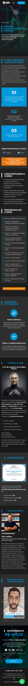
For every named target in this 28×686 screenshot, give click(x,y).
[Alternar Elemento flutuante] (22, 681)
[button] (13, 3)
